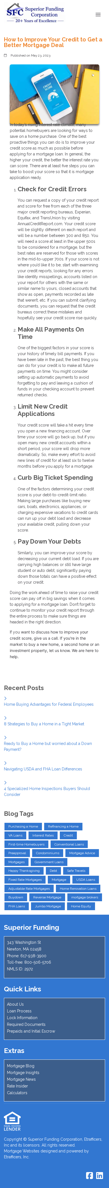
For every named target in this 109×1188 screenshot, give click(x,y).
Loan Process (19, 1011)
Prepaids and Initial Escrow (31, 1031)
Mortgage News (21, 1079)
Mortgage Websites (21, 1151)
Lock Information (22, 1017)
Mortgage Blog (20, 1066)
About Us (15, 1004)
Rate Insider (17, 1086)
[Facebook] (89, 1176)
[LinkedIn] (99, 1176)
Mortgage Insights (23, 1072)
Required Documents (26, 1024)
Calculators (17, 1093)
